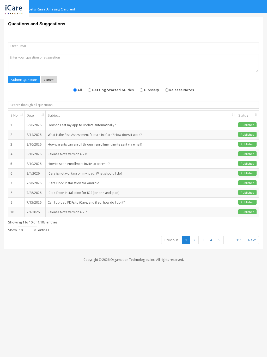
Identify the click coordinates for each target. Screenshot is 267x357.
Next (252, 240)
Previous (172, 240)
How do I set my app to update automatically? (82, 125)
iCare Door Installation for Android (73, 183)
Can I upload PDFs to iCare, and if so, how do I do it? (86, 202)
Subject (54, 115)
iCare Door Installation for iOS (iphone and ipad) (83, 193)
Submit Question (24, 79)
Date (30, 115)
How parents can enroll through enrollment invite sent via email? (95, 144)
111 (239, 240)
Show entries (28, 230)
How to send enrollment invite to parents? (79, 164)
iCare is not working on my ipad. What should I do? (85, 173)
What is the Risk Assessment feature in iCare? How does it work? (95, 135)
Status (243, 115)
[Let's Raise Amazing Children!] (16, 6)
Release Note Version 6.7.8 (67, 154)
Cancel (49, 79)
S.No (14, 115)
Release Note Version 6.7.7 (67, 212)
